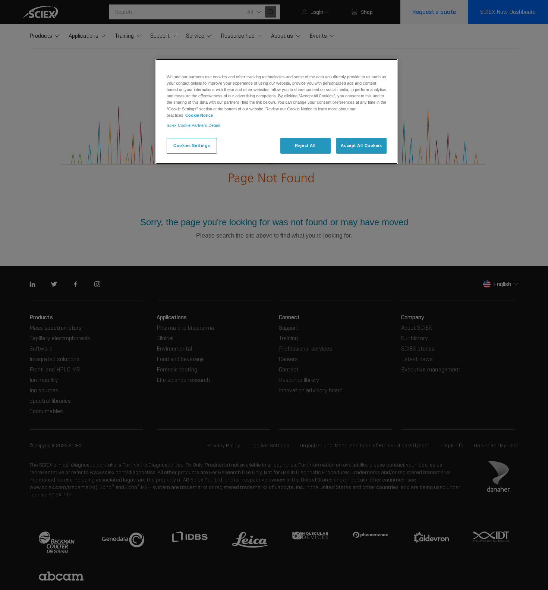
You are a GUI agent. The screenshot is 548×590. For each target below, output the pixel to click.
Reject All (305, 145)
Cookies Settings (191, 145)
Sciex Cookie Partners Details (194, 125)
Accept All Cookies (361, 145)
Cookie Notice (199, 115)
